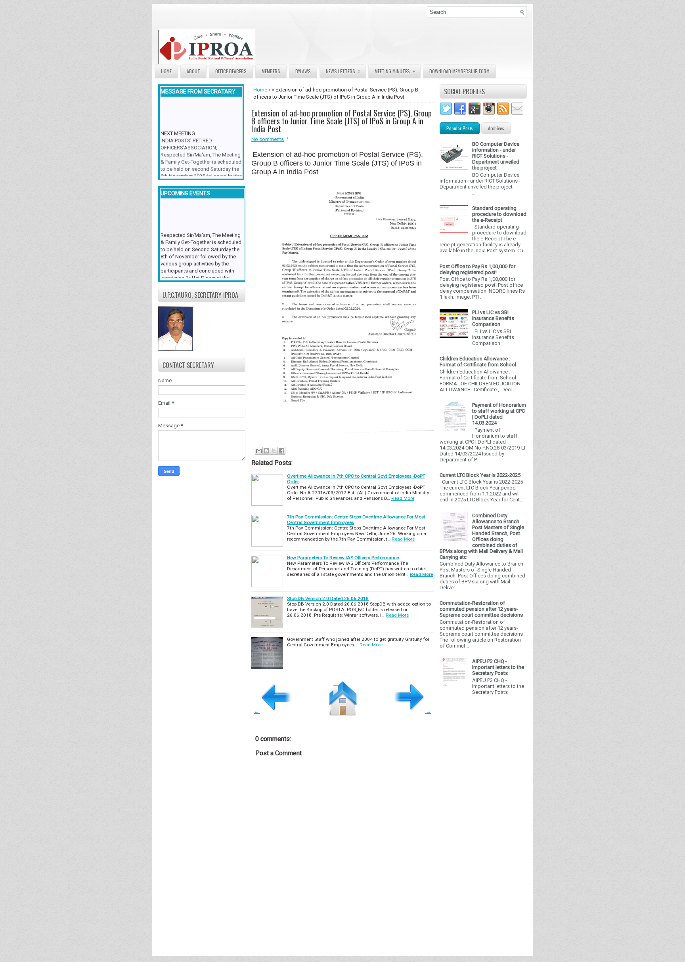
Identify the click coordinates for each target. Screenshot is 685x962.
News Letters (343, 70)
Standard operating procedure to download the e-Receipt (499, 214)
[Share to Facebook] (281, 451)
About (193, 71)
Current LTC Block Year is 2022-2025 (480, 475)
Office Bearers (231, 71)
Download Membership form (459, 71)
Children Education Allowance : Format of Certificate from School (478, 362)
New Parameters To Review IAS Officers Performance (343, 557)
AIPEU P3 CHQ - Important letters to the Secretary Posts (498, 667)
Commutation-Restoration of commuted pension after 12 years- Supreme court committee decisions (481, 609)
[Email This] (259, 451)
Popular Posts (459, 128)
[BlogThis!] (266, 451)
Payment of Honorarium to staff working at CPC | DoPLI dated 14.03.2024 (499, 414)
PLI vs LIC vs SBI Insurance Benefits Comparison (493, 318)
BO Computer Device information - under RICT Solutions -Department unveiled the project (495, 156)
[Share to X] (274, 451)
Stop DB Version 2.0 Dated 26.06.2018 (328, 598)
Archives (496, 128)
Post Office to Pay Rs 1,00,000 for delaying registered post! (477, 269)
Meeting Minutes (395, 70)
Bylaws (303, 71)
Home (166, 71)
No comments (267, 139)
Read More (402, 498)
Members (271, 71)
